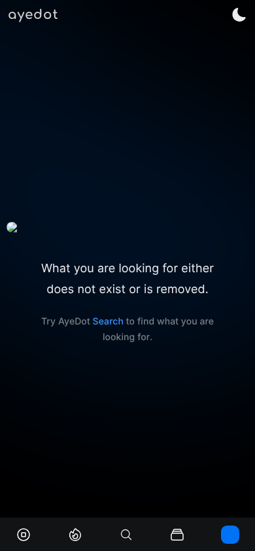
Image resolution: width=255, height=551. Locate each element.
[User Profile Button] (230, 535)
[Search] (126, 534)
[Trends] (75, 535)
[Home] (23, 535)
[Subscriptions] (177, 535)
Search (108, 321)
